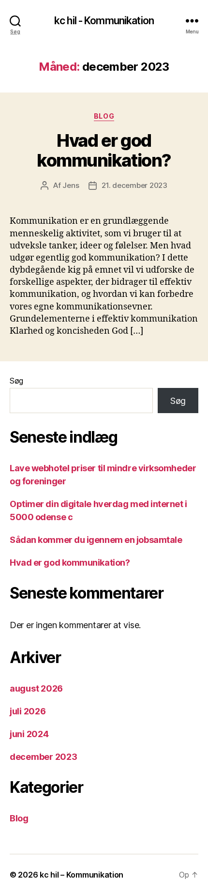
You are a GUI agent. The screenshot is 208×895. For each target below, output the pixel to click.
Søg (16, 381)
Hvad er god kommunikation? (104, 150)
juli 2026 (28, 711)
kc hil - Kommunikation (104, 20)
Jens (70, 185)
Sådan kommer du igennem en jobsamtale (96, 540)
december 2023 (43, 757)
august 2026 (36, 688)
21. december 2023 (134, 185)
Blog (104, 116)
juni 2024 (29, 734)
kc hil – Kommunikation (81, 875)
